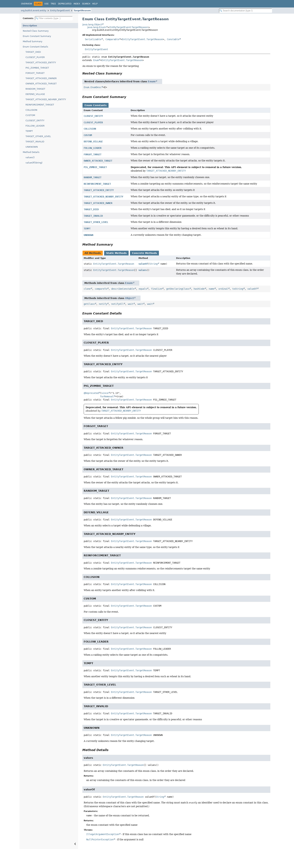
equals (143, 288)
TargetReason (82, 10)
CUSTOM (30, 115)
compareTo (101, 288)
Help (94, 4)
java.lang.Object (92, 24)
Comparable (112, 39)
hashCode (199, 288)
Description (30, 25)
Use (46, 4)
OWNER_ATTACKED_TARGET (41, 83)
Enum (96, 60)
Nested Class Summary (36, 31)
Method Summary (32, 41)
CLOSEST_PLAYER (35, 57)
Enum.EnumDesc (92, 87)
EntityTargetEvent (60, 10)
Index (77, 4)
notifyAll (117, 304)
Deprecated (64, 4)
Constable (173, 39)
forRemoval (107, 396)
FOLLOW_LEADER (35, 125)
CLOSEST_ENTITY (35, 120)
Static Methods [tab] (116, 253)
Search (86, 4)
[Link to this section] (124, 73)
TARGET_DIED (33, 52)
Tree (53, 4)
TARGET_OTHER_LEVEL (38, 136)
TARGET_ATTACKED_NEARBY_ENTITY (46, 99)
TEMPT (29, 131)
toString (237, 288)
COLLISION (31, 110)
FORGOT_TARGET (35, 73)
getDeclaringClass (177, 288)
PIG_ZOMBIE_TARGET (37, 67)
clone (87, 288)
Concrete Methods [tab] (144, 253)
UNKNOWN (32, 147)
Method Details (31, 152)
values (142, 270)
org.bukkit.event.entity (33, 10)
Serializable (93, 39)
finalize (156, 288)
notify (103, 304)
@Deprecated (91, 393)
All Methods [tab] (93, 253)
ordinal (223, 288)
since (105, 393)
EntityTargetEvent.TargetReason (129, 27)
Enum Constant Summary (37, 36)
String (153, 263)
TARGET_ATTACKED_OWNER (41, 78)
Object (129, 298)
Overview (26, 4)
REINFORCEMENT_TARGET (40, 104)
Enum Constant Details (35, 46)
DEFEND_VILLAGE (35, 94)
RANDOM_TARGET (35, 89)
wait (130, 304)
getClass (89, 304)
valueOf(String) (34, 162)
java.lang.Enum (96, 27)
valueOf (143, 263)
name (211, 288)
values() (30, 157)
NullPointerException (99, 839)
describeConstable (122, 288)
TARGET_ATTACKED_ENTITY (41, 62)
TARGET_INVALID (35, 141)
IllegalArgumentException (102, 834)
